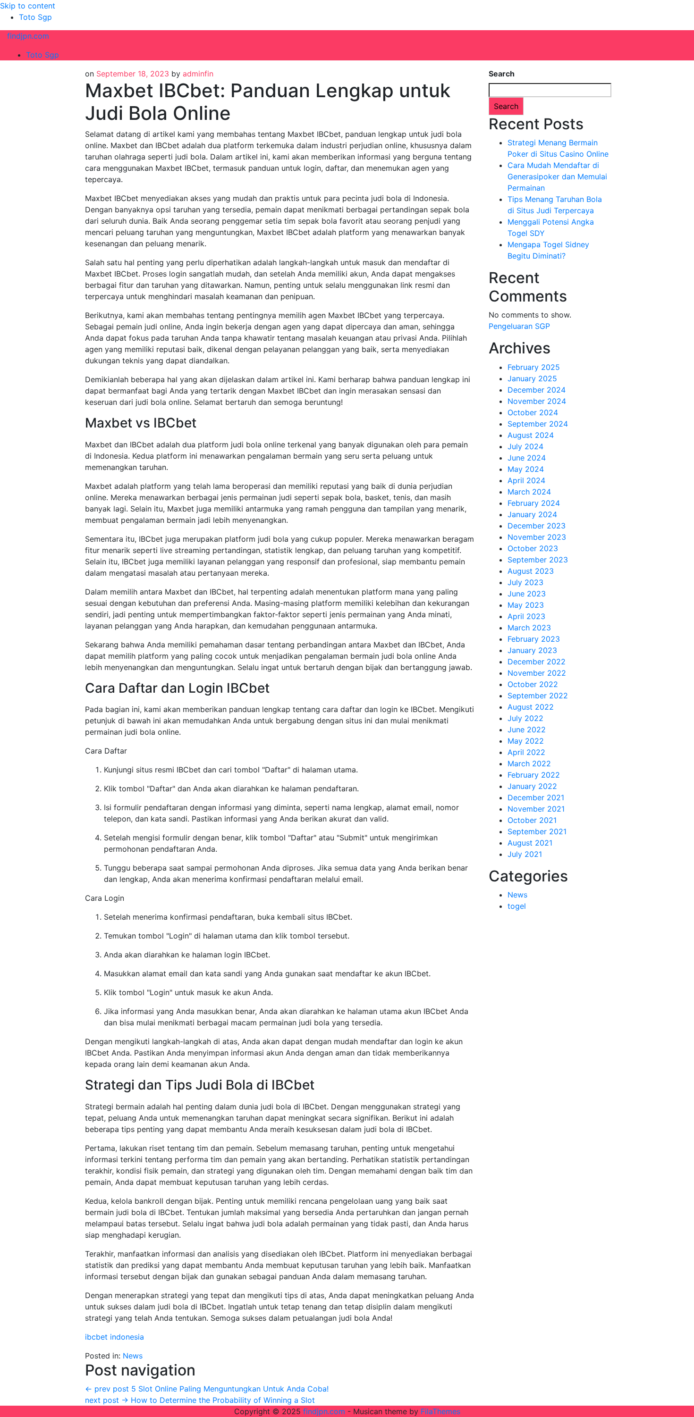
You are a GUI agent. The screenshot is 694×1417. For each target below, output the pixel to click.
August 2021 (530, 842)
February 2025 (534, 367)
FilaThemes (440, 1411)
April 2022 (526, 752)
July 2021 (525, 854)
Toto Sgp (35, 17)
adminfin (198, 73)
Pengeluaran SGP (519, 326)
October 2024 (533, 412)
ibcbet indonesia (114, 1337)
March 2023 (529, 627)
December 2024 (537, 389)
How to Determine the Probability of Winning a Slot (200, 1400)
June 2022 (527, 729)
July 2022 (525, 718)
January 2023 (532, 650)
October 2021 (532, 820)
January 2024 (532, 514)
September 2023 (538, 559)
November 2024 (537, 401)
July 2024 (525, 446)
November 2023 (537, 537)
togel (517, 906)
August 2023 (531, 571)
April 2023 (526, 616)
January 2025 (532, 378)
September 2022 (538, 695)
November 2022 (537, 673)
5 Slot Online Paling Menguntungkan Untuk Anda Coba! (207, 1388)
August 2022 (531, 707)
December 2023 (537, 525)
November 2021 (536, 808)
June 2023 (527, 593)
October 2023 (533, 548)
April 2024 (526, 480)
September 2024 (538, 423)
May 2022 (526, 741)
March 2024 (529, 491)
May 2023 (526, 605)
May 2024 (526, 469)
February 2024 (534, 503)
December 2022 (537, 661)
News (133, 1355)
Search (502, 73)
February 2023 (534, 639)
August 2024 (531, 435)
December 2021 (536, 797)
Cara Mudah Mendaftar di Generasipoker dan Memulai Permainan (557, 176)
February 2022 (534, 775)
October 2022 (533, 684)
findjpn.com (28, 36)
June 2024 (527, 457)
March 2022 (529, 763)
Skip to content (27, 5)
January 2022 (532, 786)
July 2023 (525, 582)
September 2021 (537, 831)
